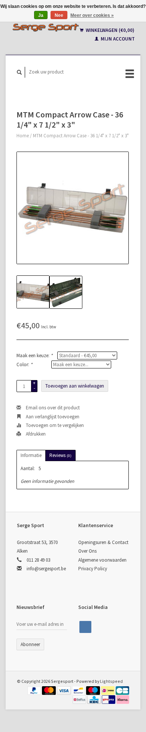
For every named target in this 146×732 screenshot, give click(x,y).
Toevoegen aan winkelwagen (74, 386)
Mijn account (117, 39)
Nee (59, 15)
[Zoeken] (19, 72)
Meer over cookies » (92, 15)
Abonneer (30, 644)
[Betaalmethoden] (34, 690)
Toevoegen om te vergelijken (54, 425)
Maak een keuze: (34, 355)
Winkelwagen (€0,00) (109, 30)
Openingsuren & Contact (103, 542)
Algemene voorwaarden (102, 560)
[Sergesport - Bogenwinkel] (45, 27)
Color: (24, 364)
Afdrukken (35, 434)
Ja (40, 15)
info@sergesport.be (46, 568)
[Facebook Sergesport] (85, 627)
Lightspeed (111, 681)
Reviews (60, 455)
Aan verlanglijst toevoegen (52, 416)
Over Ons (87, 551)
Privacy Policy (92, 568)
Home (22, 135)
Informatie (31, 455)
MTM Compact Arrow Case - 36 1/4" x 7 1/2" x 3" (81, 135)
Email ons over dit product (52, 407)
